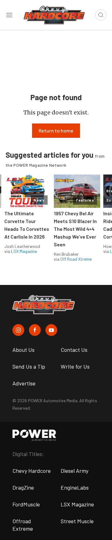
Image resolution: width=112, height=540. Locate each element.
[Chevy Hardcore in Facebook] (35, 330)
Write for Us (75, 366)
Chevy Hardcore (31, 470)
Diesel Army (74, 470)
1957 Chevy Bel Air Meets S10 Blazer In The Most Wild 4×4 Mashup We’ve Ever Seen (75, 228)
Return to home (56, 130)
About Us (23, 349)
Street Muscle (77, 521)
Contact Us (74, 349)
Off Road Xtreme (76, 259)
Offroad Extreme (22, 525)
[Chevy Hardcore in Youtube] (51, 330)
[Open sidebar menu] (9, 15)
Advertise (23, 383)
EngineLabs (75, 487)
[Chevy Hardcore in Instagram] (18, 330)
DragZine (23, 487)
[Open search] (100, 15)
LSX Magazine (24, 251)
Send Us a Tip (28, 366)
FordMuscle (26, 504)
